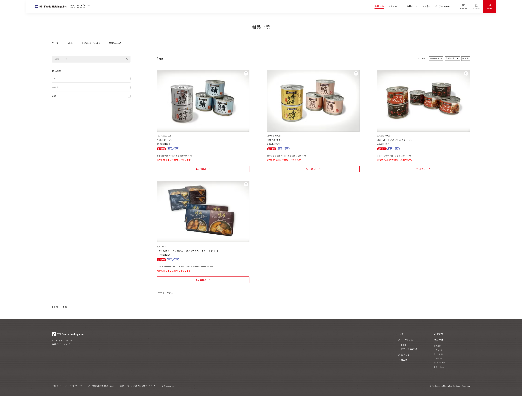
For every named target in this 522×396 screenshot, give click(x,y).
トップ (401, 334)
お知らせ (426, 6)
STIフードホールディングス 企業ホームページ (138, 386)
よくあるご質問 (439, 363)
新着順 (465, 58)
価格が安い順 (436, 58)
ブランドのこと (395, 6)
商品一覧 (438, 339)
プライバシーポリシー (78, 386)
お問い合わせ (439, 367)
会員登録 (437, 346)
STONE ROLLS (91, 43)
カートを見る (439, 354)
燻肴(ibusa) (115, 43)
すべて (55, 43)
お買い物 (379, 6)
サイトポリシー (57, 386)
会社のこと (412, 6)
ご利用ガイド (439, 359)
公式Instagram (442, 6)
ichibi (71, 43)
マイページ (438, 350)
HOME (55, 307)
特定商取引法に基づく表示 (103, 386)
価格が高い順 (452, 58)
